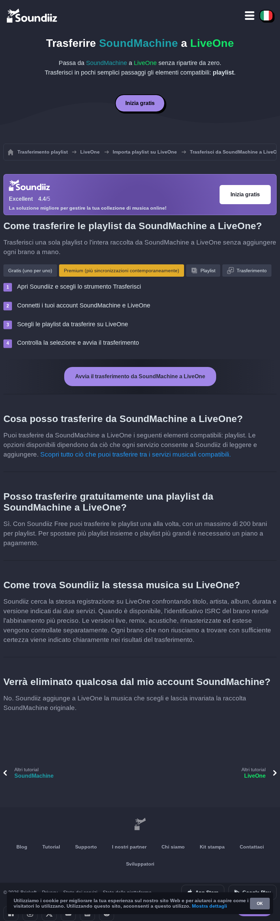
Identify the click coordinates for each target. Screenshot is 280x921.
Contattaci (252, 847)
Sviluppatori (140, 864)
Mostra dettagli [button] (209, 906)
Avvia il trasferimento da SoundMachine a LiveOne (140, 376)
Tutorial (51, 847)
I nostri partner (129, 847)
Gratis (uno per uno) (30, 270)
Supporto (86, 847)
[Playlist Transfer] (32, 15)
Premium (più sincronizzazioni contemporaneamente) (121, 270)
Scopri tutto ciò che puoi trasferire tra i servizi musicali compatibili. (135, 454)
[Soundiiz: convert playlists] (140, 824)
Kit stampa (212, 847)
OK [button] (260, 903)
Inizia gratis (140, 103)
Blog (21, 847)
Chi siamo (173, 847)
